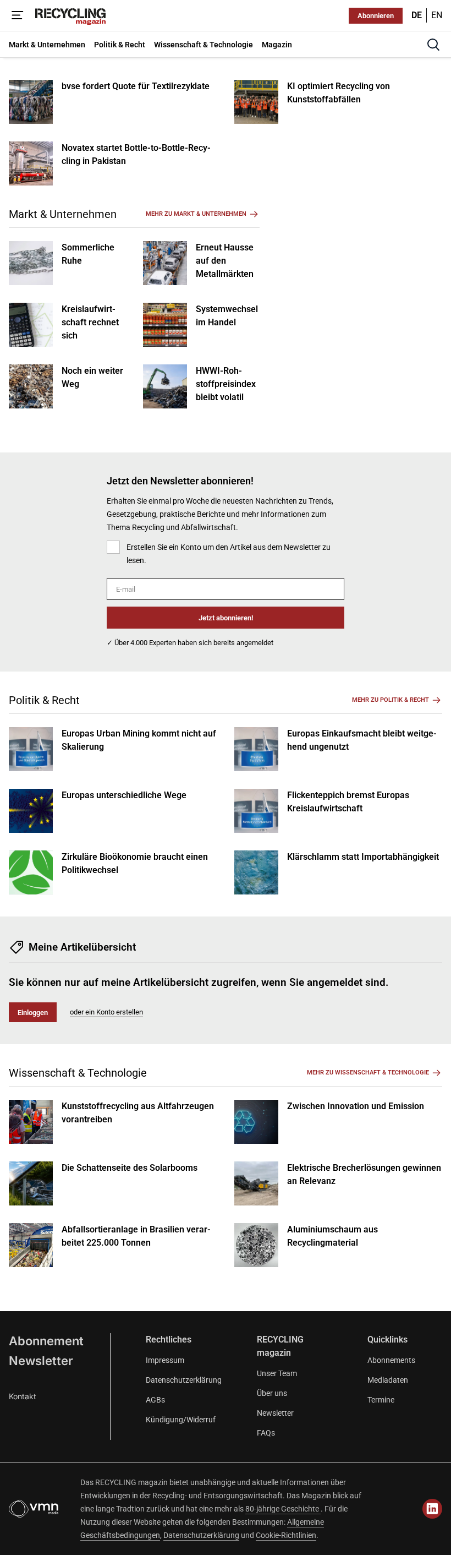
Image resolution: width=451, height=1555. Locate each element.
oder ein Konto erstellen (106, 1012)
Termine (380, 1399)
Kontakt (22, 1396)
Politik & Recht (44, 700)
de (416, 15)
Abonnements (391, 1360)
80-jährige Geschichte (283, 1508)
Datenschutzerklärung (184, 1380)
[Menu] (17, 15)
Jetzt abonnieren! (226, 618)
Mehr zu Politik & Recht (390, 699)
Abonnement (46, 1341)
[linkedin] (432, 1509)
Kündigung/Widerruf (181, 1419)
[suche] (433, 44)
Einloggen (33, 1012)
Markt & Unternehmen (63, 214)
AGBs (155, 1399)
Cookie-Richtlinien (286, 1535)
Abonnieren (376, 16)
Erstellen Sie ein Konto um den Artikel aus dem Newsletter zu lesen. (229, 554)
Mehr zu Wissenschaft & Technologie (368, 1072)
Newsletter (41, 1361)
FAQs (266, 1432)
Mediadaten (387, 1380)
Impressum (165, 1360)
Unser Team (277, 1373)
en (436, 15)
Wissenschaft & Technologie (78, 1072)
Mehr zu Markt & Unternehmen (196, 213)
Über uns (272, 1393)
